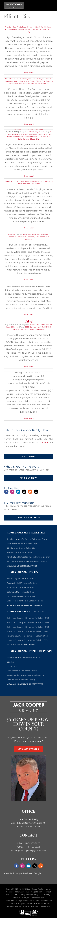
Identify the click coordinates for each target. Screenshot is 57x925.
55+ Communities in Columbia (21, 548)
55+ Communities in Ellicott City (22, 543)
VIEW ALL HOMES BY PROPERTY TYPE (25, 684)
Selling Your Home (37, 329)
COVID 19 (44, 327)
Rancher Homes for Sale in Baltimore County (28, 539)
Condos (10, 662)
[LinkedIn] (18, 492)
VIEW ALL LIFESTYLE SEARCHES (22, 566)
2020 (27, 327)
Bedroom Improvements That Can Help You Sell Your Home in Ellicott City (28, 29)
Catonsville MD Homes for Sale (21, 596)
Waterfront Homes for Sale (19, 552)
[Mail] (36, 492)
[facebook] (16, 865)
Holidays (11, 234)
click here (44, 442)
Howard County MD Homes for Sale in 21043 (27, 636)
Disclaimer (9, 900)
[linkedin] (28, 865)
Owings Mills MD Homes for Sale (22, 583)
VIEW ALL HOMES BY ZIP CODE (22, 645)
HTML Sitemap (42, 903)
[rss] (40, 865)
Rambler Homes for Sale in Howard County (27, 561)
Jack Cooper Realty (20, 873)
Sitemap (31, 903)
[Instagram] (12, 492)
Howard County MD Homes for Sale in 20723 (27, 631)
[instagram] (22, 865)
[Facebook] (6, 492)
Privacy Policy (32, 895)
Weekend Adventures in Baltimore (38, 181)
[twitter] (34, 865)
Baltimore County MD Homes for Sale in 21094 (28, 622)
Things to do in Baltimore (14, 181)
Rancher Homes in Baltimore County (24, 657)
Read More (28, 72)
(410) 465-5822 (32, 847)
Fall (49, 327)
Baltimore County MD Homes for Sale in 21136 (28, 618)
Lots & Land (12, 666)
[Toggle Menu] (51, 6)
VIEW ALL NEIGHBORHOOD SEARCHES (25, 605)
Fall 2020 (16, 329)
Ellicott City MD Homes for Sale (21, 578)
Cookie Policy (19, 895)
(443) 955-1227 (32, 843)
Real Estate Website (23, 906)
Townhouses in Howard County (21, 679)
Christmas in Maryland (39, 234)
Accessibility (44, 895)
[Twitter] (24, 492)
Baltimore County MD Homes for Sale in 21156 (28, 627)
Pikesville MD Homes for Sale (20, 587)
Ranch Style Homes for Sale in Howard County (28, 557)
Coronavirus (35, 327)
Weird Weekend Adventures (28, 184)
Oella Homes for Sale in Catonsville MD (25, 601)
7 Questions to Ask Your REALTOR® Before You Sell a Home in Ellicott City (28, 134)
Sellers (41, 132)
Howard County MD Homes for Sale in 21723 (27, 640)
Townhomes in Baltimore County (22, 671)
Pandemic (25, 329)
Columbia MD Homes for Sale (20, 592)
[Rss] (30, 492)
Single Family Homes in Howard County (25, 675)
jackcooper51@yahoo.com (32, 850)
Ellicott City (33, 132)
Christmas (25, 234)
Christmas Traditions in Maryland (21, 237)
